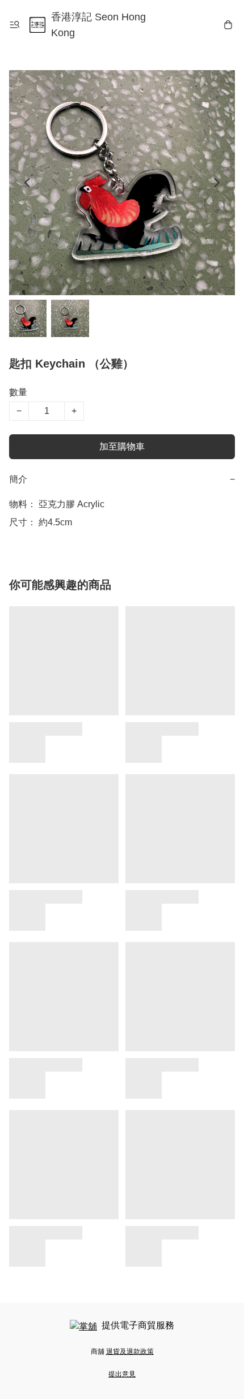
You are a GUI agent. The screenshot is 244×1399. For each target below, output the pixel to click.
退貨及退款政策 (130, 1351)
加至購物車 (122, 446)
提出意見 (122, 1374)
